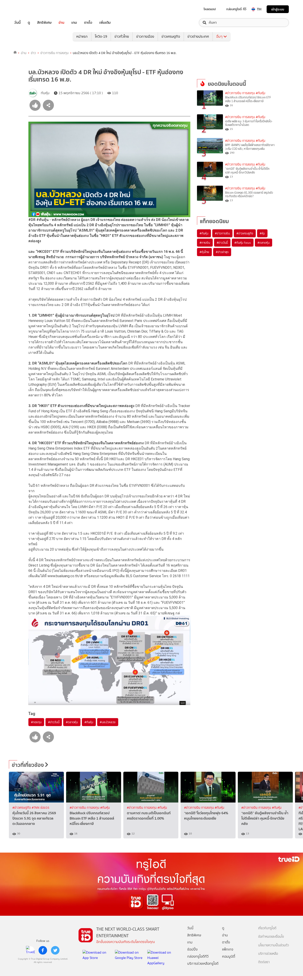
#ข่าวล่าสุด (222, 252)
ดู (29, 22)
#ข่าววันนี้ (53, 722)
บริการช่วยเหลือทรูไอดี (202, 963)
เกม (74, 22)
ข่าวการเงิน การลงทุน (54, 53)
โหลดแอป (210, 9)
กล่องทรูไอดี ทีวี (236, 9)
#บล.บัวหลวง (108, 722)
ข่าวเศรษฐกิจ (170, 36)
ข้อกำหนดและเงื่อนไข (271, 936)
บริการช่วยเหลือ (268, 953)
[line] (30, 950)
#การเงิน (205, 242)
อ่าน (61, 22)
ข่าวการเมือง (145, 36)
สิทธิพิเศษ (44, 22)
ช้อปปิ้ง (192, 949)
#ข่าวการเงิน (222, 233)
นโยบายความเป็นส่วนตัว (273, 945)
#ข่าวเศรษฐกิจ (244, 233)
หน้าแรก (82, 36)
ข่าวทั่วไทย (121, 36)
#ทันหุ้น (89, 722)
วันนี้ (17, 22)
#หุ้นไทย (204, 252)
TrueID (27, 9)
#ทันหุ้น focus (242, 242)
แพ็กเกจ (227, 949)
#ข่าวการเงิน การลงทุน (240, 93)
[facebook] (42, 950)
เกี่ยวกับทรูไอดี (267, 928)
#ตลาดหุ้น (72, 722)
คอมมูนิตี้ (228, 956)
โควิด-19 (101, 36)
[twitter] (55, 950)
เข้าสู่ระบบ (277, 9)
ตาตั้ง (88, 22)
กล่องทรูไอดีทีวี (198, 956)
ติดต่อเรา (264, 962)
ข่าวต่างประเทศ (198, 36)
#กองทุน (36, 722)
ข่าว (33, 53)
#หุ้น (262, 233)
